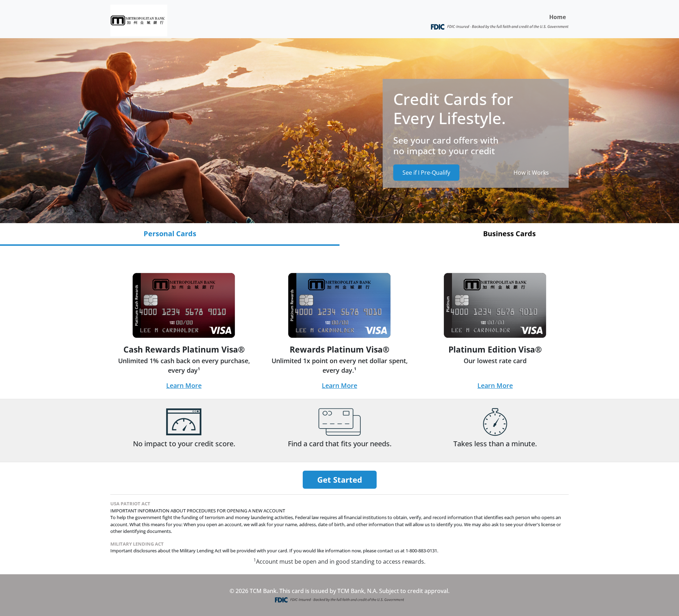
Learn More (184, 385)
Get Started (339, 479)
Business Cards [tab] (509, 233)
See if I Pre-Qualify (426, 172)
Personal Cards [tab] (170, 233)
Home (557, 17)
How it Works (531, 172)
